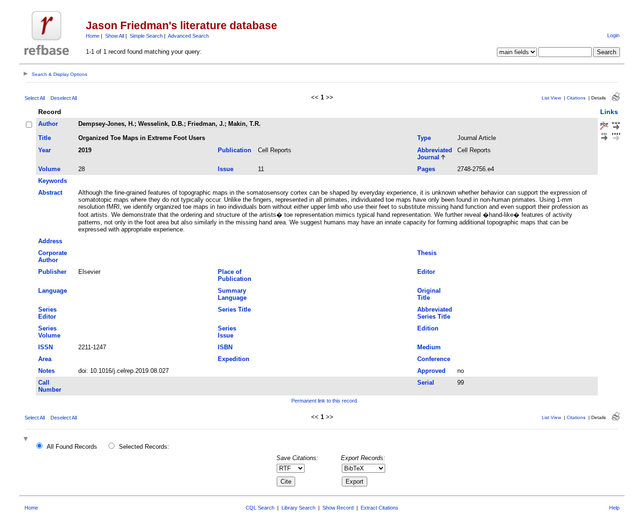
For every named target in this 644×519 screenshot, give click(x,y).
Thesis (427, 252)
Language (52, 290)
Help (614, 508)
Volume (49, 169)
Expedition (233, 358)
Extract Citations (379, 508)
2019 (84, 150)
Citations (576, 97)
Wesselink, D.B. (161, 123)
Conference (433, 358)
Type (424, 137)
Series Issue (227, 332)
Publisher (52, 271)
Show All (114, 36)
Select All (35, 98)
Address (50, 241)
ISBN (225, 347)
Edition (427, 328)
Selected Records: (144, 446)
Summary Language (232, 294)
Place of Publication (234, 275)
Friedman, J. (206, 123)
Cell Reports (274, 150)
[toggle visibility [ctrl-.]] (27, 439)
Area (44, 358)
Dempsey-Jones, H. (106, 123)
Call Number (49, 386)
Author (48, 123)
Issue (225, 169)
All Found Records (72, 446)
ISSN (45, 347)
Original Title (429, 294)
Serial (425, 382)
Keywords (52, 180)
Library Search (298, 508)
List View (551, 97)
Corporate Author (52, 256)
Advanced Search (188, 36)
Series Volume (49, 332)
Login (613, 35)
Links (609, 111)
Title (44, 137)
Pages (426, 169)
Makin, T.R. (244, 123)
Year (44, 150)
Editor (426, 271)
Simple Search (146, 36)
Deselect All (63, 98)
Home (92, 36)
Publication (234, 150)
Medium (429, 347)
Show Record (338, 508)
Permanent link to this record (324, 401)
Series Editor (47, 313)
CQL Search (260, 508)
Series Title (234, 309)
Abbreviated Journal (434, 154)
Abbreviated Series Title (434, 313)
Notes (46, 370)
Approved (431, 370)
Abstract (50, 192)
